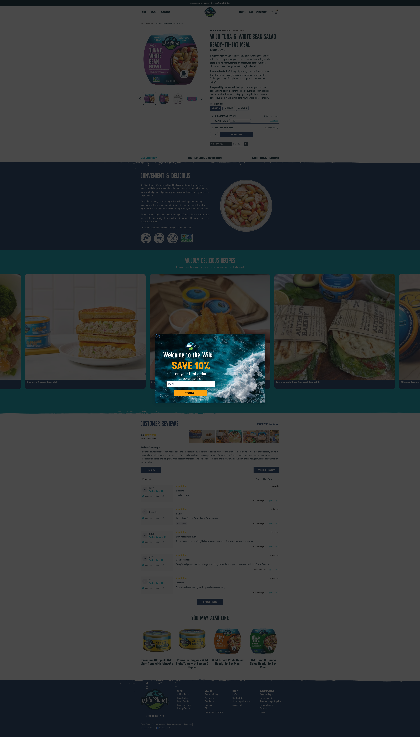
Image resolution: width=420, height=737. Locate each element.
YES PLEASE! (190, 393)
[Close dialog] (158, 336)
